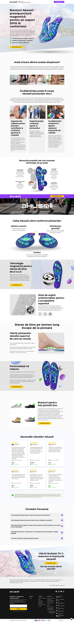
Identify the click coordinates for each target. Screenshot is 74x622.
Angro (30, 598)
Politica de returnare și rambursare (40, 602)
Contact (40, 606)
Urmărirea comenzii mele (42, 599)
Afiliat (48, 605)
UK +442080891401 (61, 602)
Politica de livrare (50, 602)
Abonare (18, 608)
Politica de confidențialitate (50, 600)
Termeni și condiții (50, 598)
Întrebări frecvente (42, 604)
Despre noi (49, 603)
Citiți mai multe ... (20, 582)
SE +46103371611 (60, 613)
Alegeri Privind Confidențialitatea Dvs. (51, 612)
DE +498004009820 (61, 605)
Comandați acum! (59, 1)
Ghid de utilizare (50, 606)
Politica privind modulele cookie (50, 609)
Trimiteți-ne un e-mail (61, 616)
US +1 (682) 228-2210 (61, 600)
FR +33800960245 (61, 608)
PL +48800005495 (61, 610)
